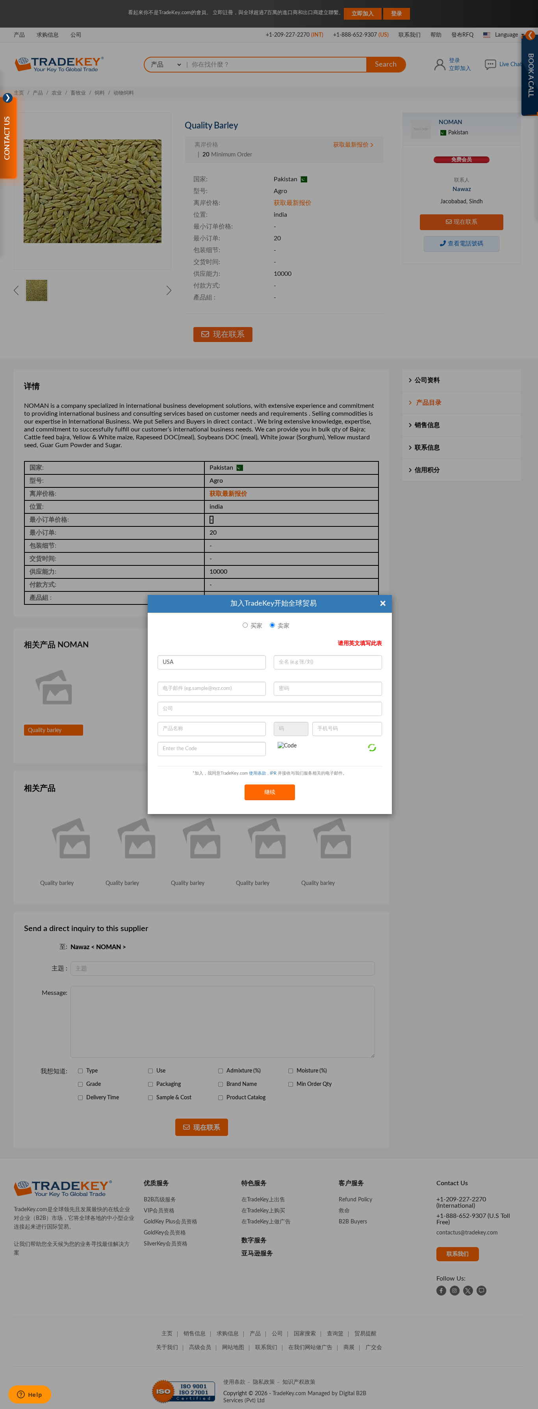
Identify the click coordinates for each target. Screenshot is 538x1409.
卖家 (283, 626)
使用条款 (257, 773)
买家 (256, 626)
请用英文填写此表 (360, 643)
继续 (269, 792)
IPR (273, 773)
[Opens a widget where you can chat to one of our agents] (29, 1395)
